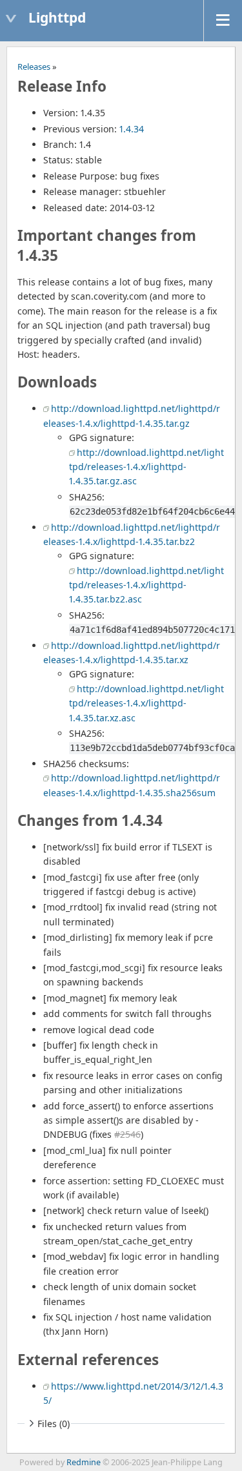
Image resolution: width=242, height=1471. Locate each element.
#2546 (127, 1134)
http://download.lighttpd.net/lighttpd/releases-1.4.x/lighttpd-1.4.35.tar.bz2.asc (146, 585)
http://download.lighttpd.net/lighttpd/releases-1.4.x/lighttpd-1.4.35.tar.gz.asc (146, 467)
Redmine (83, 1462)
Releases (33, 66)
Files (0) (53, 1423)
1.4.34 (131, 129)
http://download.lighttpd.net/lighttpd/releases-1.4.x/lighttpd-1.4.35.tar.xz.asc (146, 703)
